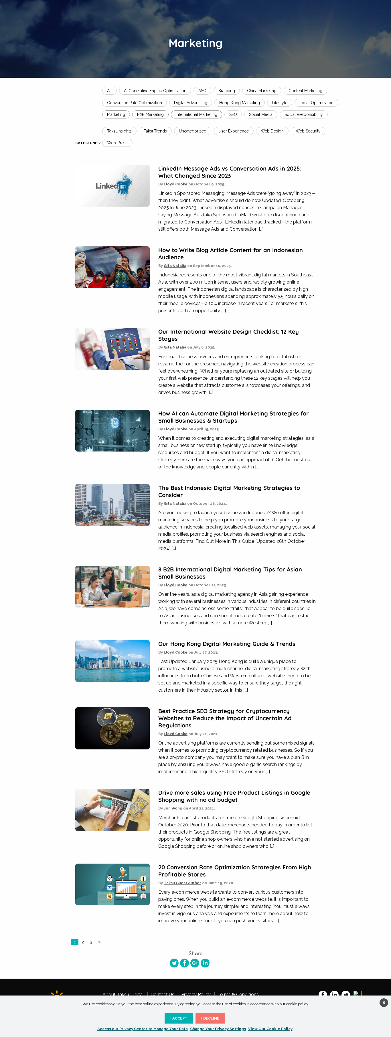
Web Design (272, 131)
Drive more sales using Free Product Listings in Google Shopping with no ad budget (234, 796)
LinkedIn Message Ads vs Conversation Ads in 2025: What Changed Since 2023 (229, 172)
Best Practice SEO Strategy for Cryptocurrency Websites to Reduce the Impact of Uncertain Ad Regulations (225, 718)
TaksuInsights (119, 131)
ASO (202, 90)
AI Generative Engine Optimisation (155, 90)
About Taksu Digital (123, 994)
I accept (178, 1018)
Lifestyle (279, 102)
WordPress (117, 142)
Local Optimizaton (316, 102)
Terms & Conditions (238, 994)
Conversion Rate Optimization (134, 102)
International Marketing (196, 114)
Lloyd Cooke (175, 184)
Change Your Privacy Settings (218, 1029)
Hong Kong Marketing (239, 102)
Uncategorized (192, 131)
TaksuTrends (155, 131)
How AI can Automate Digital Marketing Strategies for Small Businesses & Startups (233, 417)
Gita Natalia (175, 266)
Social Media (260, 114)
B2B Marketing (150, 114)
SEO (233, 114)
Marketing (116, 114)
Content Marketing (305, 90)
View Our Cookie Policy (270, 1029)
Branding (226, 90)
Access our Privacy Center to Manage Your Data (142, 1029)
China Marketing (262, 90)
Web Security (308, 131)
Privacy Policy (196, 994)
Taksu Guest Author (182, 883)
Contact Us (162, 994)
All (109, 90)
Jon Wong (173, 808)
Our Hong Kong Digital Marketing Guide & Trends (226, 643)
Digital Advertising (190, 102)
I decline (210, 1018)
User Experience (233, 131)
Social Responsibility (304, 114)
